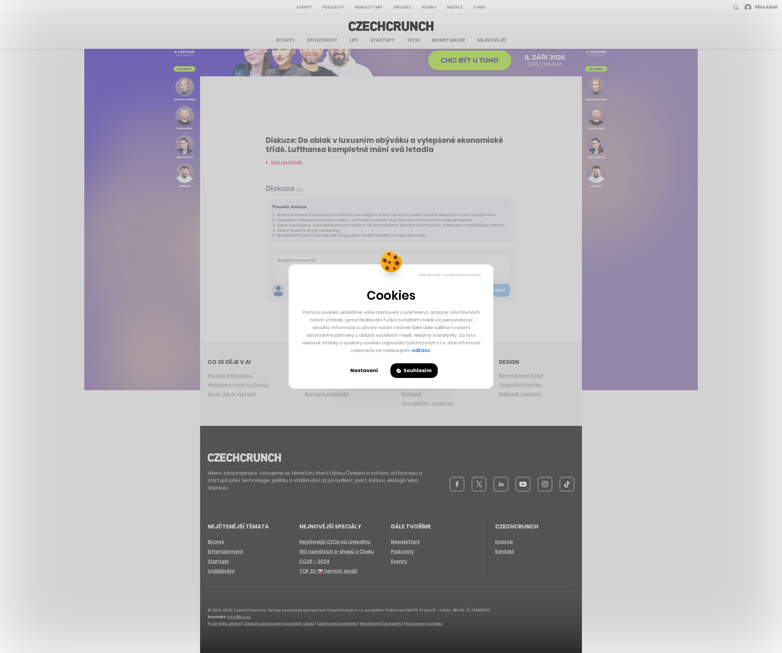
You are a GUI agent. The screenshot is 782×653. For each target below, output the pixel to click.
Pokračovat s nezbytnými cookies (449, 274)
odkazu (421, 350)
